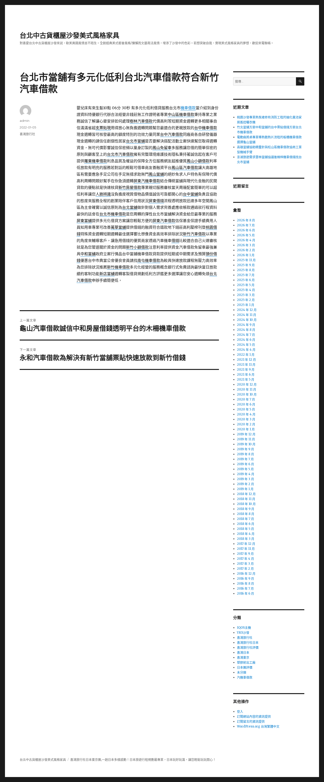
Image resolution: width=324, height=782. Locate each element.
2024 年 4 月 (246, 350)
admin (24, 121)
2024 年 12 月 (247, 310)
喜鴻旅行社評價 (248, 648)
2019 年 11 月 (246, 439)
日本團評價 (244, 667)
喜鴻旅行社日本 (248, 643)
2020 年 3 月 (246, 419)
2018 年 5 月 (245, 529)
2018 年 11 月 (246, 499)
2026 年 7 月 (246, 225)
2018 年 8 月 (245, 514)
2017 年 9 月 (245, 554)
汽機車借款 (244, 677)
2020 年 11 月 (246, 389)
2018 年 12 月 (246, 494)
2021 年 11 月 (246, 365)
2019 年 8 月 (245, 454)
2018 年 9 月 (245, 509)
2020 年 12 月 (247, 384)
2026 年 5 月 (246, 235)
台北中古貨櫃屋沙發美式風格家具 (69, 36)
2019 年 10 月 (246, 444)
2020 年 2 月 (246, 424)
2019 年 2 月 (245, 484)
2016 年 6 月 (245, 593)
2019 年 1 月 (245, 489)
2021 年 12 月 (246, 360)
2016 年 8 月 (245, 584)
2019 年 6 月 (245, 464)
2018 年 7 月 (245, 519)
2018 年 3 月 (245, 539)
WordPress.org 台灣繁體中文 (258, 726)
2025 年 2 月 (246, 300)
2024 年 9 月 (246, 325)
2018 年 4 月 (246, 534)
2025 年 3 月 (246, 295)
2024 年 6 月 (246, 340)
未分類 (241, 672)
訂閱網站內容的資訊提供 (254, 716)
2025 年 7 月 (246, 275)
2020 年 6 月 (246, 404)
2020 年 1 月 (246, 429)
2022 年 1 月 (246, 355)
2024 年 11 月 (246, 315)
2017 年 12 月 (246, 544)
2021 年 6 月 (246, 375)
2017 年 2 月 (245, 569)
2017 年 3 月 (245, 564)
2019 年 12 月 (246, 434)
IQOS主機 (244, 628)
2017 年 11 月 (246, 549)
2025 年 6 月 (246, 280)
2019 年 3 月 (245, 479)
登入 (240, 711)
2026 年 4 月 (246, 240)
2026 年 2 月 (246, 250)
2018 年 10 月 (246, 504)
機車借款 (188, 107)
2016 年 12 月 (246, 574)
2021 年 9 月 (246, 370)
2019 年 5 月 (245, 469)
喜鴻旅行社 (27, 134)
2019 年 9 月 (245, 449)
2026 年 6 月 (246, 230)
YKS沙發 (243, 633)
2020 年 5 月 (246, 409)
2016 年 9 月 (245, 579)
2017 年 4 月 (245, 559)
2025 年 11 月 (246, 260)
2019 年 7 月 (245, 459)
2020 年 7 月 (246, 399)
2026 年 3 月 (246, 245)
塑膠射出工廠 (246, 662)
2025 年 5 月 (246, 285)
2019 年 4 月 (245, 474)
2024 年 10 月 (247, 320)
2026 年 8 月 (246, 220)
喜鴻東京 (243, 657)
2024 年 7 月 (246, 335)
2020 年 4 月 (246, 414)
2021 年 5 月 (245, 379)
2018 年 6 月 (245, 524)
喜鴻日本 (243, 652)
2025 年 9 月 (246, 265)
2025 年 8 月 (246, 270)
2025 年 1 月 (245, 305)
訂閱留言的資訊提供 (251, 721)
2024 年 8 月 (246, 330)
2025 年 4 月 (246, 290)
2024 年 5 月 (246, 345)
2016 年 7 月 (245, 588)
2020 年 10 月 (247, 394)
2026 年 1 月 (246, 255)
